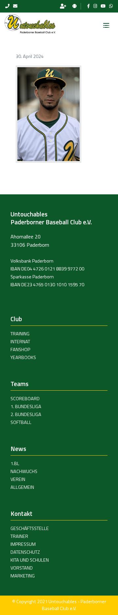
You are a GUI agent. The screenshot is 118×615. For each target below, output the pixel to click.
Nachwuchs (23, 471)
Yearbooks (23, 357)
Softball (20, 422)
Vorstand (21, 568)
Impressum (23, 544)
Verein (17, 479)
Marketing (22, 575)
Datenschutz (25, 552)
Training (20, 333)
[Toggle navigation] (106, 23)
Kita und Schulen (29, 560)
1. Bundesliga (25, 406)
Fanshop (20, 349)
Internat (20, 341)
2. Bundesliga (25, 414)
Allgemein (22, 487)
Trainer (19, 536)
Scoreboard (25, 398)
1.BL (14, 463)
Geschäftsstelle (29, 528)
